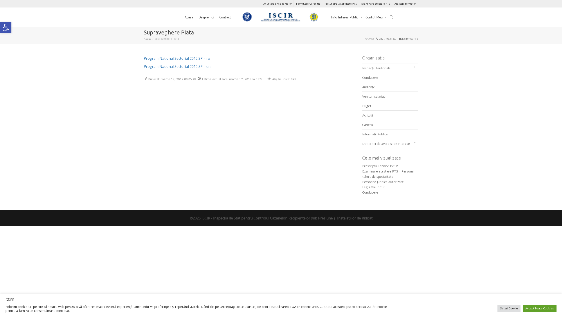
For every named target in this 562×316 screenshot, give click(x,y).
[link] (5, 27)
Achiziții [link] (367, 115)
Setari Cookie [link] (509, 308)
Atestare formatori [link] (405, 3)
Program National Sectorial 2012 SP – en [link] (177, 66)
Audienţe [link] (368, 87)
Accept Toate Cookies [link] (539, 308)
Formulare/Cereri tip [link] (308, 3)
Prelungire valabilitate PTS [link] (341, 3)
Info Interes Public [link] (345, 17)
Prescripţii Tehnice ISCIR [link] (380, 166)
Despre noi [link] (206, 17)
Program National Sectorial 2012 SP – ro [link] (177, 58)
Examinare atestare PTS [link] (375, 3)
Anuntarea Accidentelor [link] (277, 3)
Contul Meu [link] (375, 17)
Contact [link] (225, 17)
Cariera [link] (367, 124)
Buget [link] (366, 106)
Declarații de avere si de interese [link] (386, 143)
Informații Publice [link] (375, 134)
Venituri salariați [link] (373, 96)
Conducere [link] (370, 77)
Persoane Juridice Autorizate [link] (383, 182)
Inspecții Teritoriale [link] (376, 68)
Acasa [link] (189, 17)
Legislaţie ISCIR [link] (373, 187)
